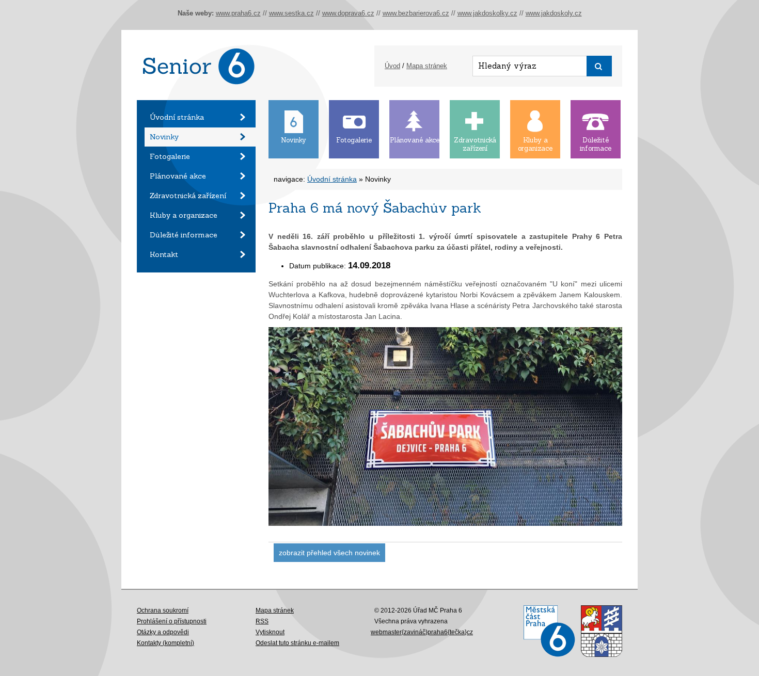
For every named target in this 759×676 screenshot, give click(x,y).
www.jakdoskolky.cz (487, 13)
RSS (262, 621)
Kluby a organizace (183, 215)
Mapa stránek (426, 66)
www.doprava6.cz (348, 13)
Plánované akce (178, 176)
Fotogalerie (170, 156)
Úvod (392, 66)
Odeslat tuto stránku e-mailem (297, 643)
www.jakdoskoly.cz (554, 13)
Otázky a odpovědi (163, 632)
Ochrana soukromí (162, 610)
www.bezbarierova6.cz (416, 13)
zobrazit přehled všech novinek (329, 553)
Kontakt (164, 254)
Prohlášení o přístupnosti (172, 621)
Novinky (164, 136)
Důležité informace (183, 234)
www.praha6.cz (238, 13)
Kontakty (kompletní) (165, 643)
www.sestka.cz (291, 13)
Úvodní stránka (177, 117)
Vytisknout (270, 632)
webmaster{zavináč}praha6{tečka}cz (422, 632)
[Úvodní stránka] (196, 97)
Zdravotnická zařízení (188, 195)
